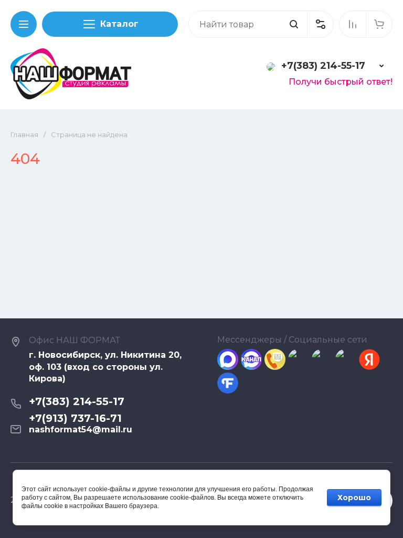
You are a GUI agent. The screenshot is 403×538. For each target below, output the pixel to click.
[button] (320, 24)
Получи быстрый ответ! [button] (341, 82)
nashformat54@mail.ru (80, 429)
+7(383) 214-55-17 (323, 65)
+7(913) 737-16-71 (75, 418)
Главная (24, 134)
